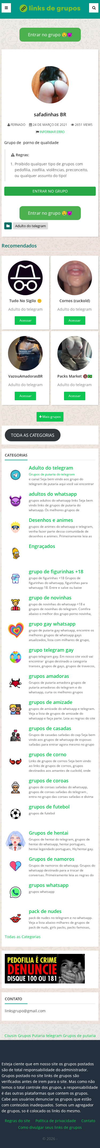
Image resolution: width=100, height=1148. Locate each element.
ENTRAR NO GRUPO (50, 191)
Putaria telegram (47, 1035)
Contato (88, 1120)
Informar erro (52, 132)
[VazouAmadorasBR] (25, 353)
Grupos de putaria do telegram (52, 474)
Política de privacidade (55, 1120)
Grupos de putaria (79, 1035)
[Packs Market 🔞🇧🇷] (75, 353)
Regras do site (17, 1120)
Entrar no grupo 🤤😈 (50, 35)
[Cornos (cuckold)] (75, 278)
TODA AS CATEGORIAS (32, 435)
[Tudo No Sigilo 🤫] (25, 278)
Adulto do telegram (30, 225)
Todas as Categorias (23, 936)
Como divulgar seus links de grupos (50, 1127)
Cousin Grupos (18, 1035)
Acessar (25, 320)
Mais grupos (51, 416)
